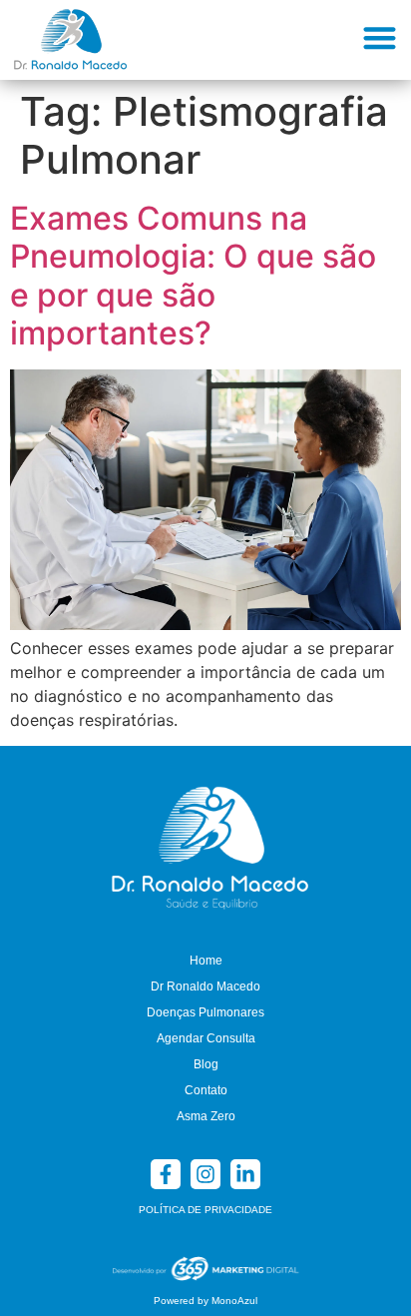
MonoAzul (234, 1300)
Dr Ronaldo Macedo (205, 986)
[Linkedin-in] (245, 1174)
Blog (206, 1064)
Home (206, 961)
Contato (206, 1090)
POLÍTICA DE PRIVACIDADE (205, 1209)
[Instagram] (205, 1174)
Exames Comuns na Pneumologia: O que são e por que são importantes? (193, 275)
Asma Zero (206, 1116)
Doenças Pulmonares (205, 1012)
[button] (380, 37)
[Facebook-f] (166, 1174)
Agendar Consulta (206, 1038)
